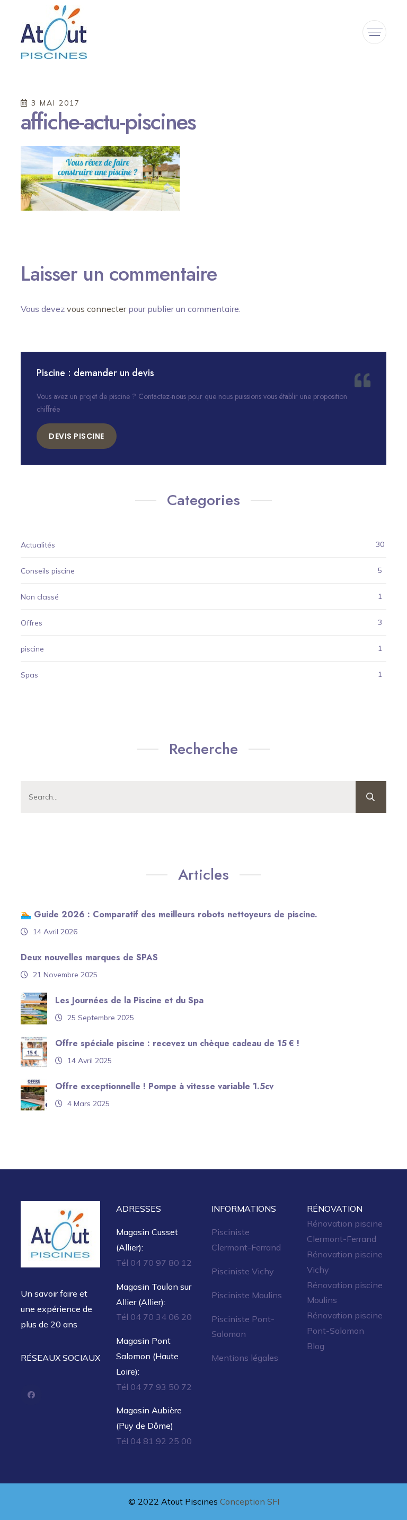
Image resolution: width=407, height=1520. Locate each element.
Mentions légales (244, 1357)
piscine (32, 649)
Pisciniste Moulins (246, 1295)
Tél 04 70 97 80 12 (154, 1262)
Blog (315, 1346)
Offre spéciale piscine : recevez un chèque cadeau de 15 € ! (177, 1043)
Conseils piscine (48, 571)
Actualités (38, 545)
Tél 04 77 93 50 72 (154, 1387)
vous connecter (96, 308)
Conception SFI (249, 1501)
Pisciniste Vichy (242, 1271)
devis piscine (76, 436)
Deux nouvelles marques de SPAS (89, 957)
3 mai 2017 (54, 103)
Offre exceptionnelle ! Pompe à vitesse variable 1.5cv (164, 1086)
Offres (31, 623)
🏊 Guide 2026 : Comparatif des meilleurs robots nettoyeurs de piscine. (169, 914)
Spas (29, 675)
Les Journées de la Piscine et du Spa (129, 1000)
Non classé (40, 597)
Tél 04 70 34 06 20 (154, 1316)
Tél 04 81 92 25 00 (154, 1441)
